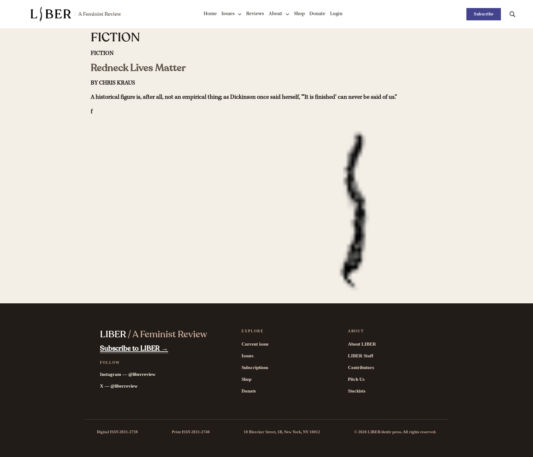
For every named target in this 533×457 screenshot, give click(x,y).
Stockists (357, 390)
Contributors (361, 367)
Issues (228, 14)
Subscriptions (255, 367)
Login (336, 14)
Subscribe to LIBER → (134, 348)
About (275, 14)
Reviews (255, 14)
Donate (317, 14)
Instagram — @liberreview (127, 374)
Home (210, 14)
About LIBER (362, 344)
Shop (299, 14)
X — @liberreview (119, 386)
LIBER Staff (360, 355)
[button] (512, 14)
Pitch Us (356, 379)
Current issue (255, 344)
